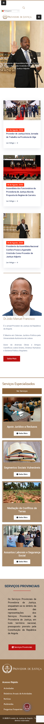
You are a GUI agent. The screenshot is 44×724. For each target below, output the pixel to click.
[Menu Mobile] (3, 2)
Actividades (9, 688)
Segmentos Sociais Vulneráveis (22, 467)
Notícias (7, 699)
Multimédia (8, 704)
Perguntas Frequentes (13, 709)
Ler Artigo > (11, 143)
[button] (22, 433)
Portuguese (8, 11)
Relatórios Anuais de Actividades (18, 693)
